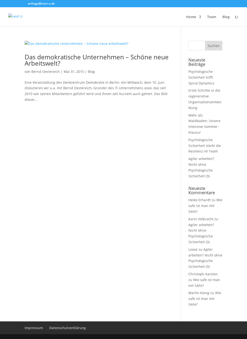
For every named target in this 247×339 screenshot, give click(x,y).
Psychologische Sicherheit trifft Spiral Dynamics (201, 77)
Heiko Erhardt (199, 200)
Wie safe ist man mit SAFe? (205, 206)
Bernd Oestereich (45, 71)
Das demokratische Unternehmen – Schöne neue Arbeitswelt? (97, 60)
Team (211, 17)
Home (191, 17)
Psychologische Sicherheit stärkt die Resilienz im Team (204, 146)
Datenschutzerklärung (67, 327)
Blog (226, 17)
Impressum (34, 327)
